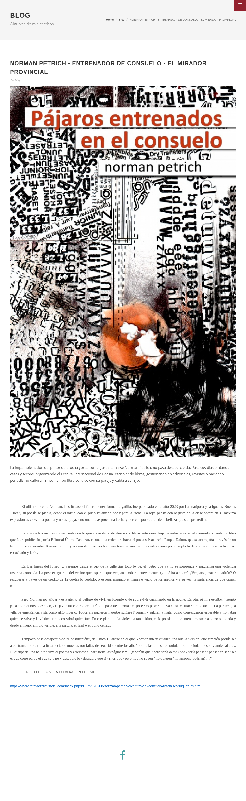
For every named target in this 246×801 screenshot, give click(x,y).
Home (110, 19)
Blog (121, 19)
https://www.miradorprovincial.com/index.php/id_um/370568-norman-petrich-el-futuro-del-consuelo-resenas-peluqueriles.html (105, 686)
